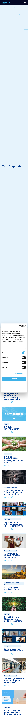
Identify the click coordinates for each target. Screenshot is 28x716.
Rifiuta (14, 389)
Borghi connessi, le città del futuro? (12, 588)
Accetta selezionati (14, 383)
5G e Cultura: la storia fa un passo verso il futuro (12, 556)
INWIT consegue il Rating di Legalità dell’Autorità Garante (13, 712)
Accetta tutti (14, 378)
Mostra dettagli (19, 373)
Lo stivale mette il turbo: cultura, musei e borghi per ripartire (13, 524)
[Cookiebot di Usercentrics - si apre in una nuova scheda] (19, 326)
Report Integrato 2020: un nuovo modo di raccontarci (13, 619)
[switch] (24, 357)
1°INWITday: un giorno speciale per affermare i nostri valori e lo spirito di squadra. (12, 395)
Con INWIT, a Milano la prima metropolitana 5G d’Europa (14, 681)
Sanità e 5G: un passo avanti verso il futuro (14, 650)
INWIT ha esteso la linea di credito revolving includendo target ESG (13, 460)
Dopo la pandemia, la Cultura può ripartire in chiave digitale (13, 492)
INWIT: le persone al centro (12, 428)
